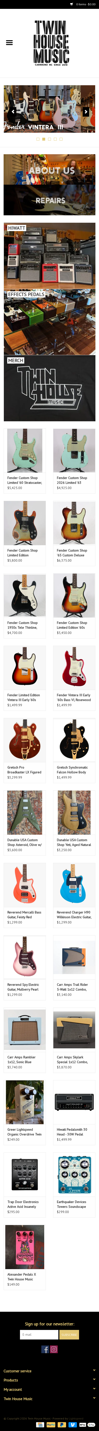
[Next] (86, 112)
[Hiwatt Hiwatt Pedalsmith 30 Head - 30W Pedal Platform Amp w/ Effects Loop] (74, 1102)
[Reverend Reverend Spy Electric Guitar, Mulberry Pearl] (25, 957)
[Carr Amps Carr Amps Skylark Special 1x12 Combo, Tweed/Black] (74, 1030)
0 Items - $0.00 (85, 4)
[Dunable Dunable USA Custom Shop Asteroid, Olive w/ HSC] (25, 812)
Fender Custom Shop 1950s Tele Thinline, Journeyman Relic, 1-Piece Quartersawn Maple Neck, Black (22, 625)
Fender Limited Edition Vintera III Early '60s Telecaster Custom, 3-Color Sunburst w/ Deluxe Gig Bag (23, 697)
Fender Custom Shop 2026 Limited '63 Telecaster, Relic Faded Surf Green (73, 480)
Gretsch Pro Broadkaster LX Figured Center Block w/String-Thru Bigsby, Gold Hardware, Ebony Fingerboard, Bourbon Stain (24, 770)
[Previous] (13, 112)
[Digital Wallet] (86, 1424)
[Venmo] (72, 1424)
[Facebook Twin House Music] (45, 1349)
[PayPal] (50, 1424)
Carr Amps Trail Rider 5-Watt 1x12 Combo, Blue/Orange (72, 987)
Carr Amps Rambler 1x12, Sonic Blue (21, 1059)
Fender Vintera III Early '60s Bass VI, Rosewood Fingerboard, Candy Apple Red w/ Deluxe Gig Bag (74, 697)
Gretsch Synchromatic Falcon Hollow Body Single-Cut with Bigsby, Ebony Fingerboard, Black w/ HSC (73, 770)
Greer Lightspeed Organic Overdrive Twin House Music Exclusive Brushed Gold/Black (24, 1132)
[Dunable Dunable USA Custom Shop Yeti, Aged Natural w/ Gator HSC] (74, 812)
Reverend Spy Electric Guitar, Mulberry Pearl (23, 987)
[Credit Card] (39, 1424)
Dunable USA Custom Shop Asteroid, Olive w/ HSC (24, 842)
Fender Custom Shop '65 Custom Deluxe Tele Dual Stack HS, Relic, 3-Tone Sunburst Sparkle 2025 (73, 553)
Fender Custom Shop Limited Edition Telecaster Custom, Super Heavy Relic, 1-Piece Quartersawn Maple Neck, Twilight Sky (22, 553)
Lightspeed (76, 1418)
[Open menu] (9, 42)
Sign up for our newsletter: (49, 1323)
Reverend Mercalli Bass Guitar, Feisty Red (24, 914)
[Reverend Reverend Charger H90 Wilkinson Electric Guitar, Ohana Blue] (74, 885)
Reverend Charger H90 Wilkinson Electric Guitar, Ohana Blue (74, 914)
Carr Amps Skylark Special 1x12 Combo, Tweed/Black (72, 1059)
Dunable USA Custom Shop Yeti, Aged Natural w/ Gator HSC (74, 842)
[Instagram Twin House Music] (54, 1349)
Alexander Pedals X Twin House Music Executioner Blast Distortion (21, 1277)
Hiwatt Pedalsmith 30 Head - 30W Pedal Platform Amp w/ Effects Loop (72, 1132)
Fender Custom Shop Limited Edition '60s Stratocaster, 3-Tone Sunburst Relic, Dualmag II (74, 625)
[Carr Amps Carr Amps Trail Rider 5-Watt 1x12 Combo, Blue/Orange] (74, 957)
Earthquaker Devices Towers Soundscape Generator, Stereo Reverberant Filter (71, 1204)
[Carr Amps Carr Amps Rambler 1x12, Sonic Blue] (25, 1030)
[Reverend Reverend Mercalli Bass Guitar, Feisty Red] (25, 885)
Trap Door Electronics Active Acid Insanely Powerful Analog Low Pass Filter (23, 1204)
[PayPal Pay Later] (61, 1424)
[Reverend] (49, 109)
